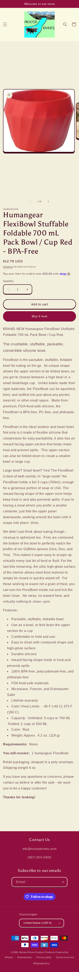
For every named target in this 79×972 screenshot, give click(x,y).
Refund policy (24, 957)
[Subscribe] (62, 882)
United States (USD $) (37, 923)
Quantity (8, 281)
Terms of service (65, 957)
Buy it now (39, 316)
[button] (5, 24)
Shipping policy (41, 963)
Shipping (8, 267)
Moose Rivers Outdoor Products (37, 952)
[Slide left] (30, 201)
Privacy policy (44, 957)
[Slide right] (48, 201)
